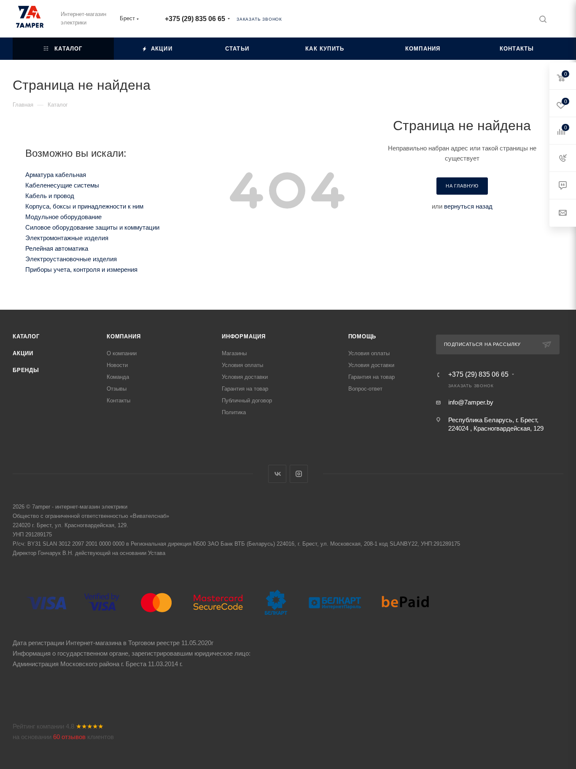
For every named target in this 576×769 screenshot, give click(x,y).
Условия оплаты (242, 365)
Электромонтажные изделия (66, 237)
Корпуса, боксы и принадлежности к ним (84, 206)
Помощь (362, 336)
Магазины (234, 353)
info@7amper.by (470, 402)
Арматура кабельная (55, 174)
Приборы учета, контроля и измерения (81, 269)
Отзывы (117, 389)
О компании (122, 353)
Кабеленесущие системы (62, 185)
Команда (118, 377)
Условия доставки (245, 377)
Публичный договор (247, 400)
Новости (117, 365)
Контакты (118, 400)
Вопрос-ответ (365, 389)
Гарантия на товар (245, 389)
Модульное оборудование (63, 216)
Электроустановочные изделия (71, 259)
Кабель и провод (49, 195)
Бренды (26, 370)
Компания (123, 336)
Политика (234, 412)
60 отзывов (69, 736)
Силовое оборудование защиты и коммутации (92, 227)
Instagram (299, 474)
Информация (244, 336)
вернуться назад (468, 206)
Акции (23, 353)
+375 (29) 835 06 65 (195, 18)
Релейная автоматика (56, 248)
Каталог (26, 336)
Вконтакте (277, 474)
